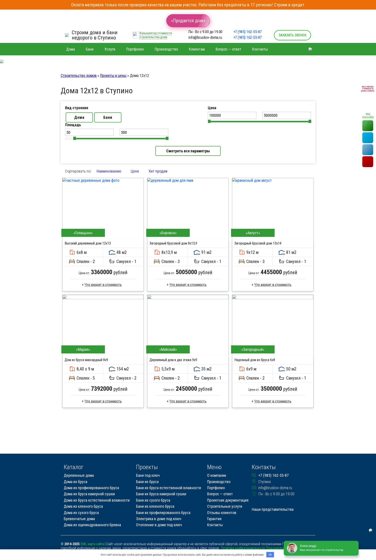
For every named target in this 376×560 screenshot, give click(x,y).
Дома (79, 117)
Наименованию (109, 171)
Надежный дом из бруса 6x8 (254, 360)
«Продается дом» (188, 20)
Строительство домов (79, 75)
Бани (107, 117)
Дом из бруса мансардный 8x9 (86, 360)
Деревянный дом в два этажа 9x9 (173, 360)
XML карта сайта (92, 544)
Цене (135, 171)
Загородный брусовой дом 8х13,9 (173, 243)
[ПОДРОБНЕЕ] (103, 208)
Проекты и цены (113, 75)
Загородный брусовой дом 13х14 (257, 243)
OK (270, 554)
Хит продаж (158, 171)
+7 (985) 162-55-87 (247, 31)
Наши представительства (273, 509)
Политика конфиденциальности (243, 548)
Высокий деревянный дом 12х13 (88, 243)
